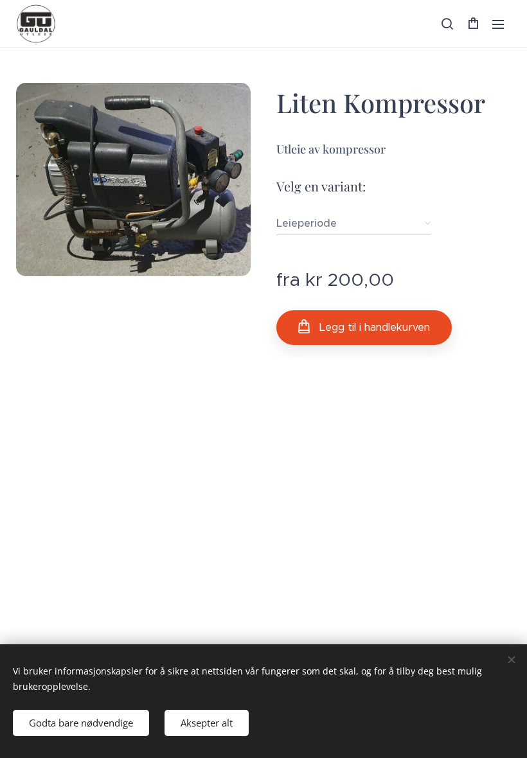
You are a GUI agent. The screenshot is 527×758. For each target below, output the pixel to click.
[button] (447, 24)
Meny (498, 24)
